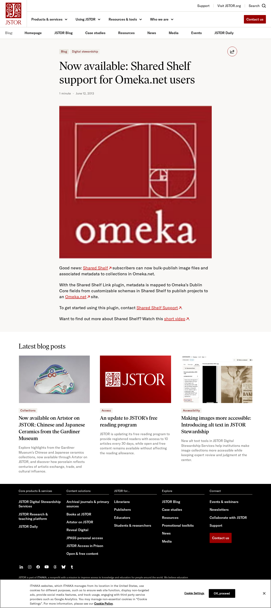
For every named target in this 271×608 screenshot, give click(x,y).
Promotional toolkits (178, 525)
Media (173, 33)
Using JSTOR (85, 19)
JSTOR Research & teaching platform (33, 516)
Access (106, 410)
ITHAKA (42, 577)
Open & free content (82, 553)
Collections (28, 410)
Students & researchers (132, 525)
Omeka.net (75, 296)
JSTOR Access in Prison (84, 546)
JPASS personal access (84, 538)
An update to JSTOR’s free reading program (128, 421)
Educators (122, 517)
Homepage (33, 33)
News (151, 33)
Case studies (95, 33)
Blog (64, 51)
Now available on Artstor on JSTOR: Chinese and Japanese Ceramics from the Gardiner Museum (52, 428)
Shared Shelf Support (157, 307)
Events (196, 33)
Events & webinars (224, 502)
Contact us (254, 19)
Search (254, 6)
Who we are (159, 19)
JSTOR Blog (63, 33)
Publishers (122, 509)
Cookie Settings (194, 593)
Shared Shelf (95, 267)
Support (216, 525)
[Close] (264, 593)
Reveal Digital (77, 530)
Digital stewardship (85, 51)
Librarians (122, 502)
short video (174, 318)
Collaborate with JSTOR (228, 517)
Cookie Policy (103, 603)
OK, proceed (222, 593)
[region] (135, 593)
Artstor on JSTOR (79, 522)
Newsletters (219, 509)
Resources (126, 33)
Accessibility (191, 410)
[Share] (232, 51)
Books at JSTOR (78, 514)
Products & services (46, 19)
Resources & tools (123, 19)
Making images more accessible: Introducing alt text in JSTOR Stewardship (216, 425)
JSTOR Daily (224, 33)
